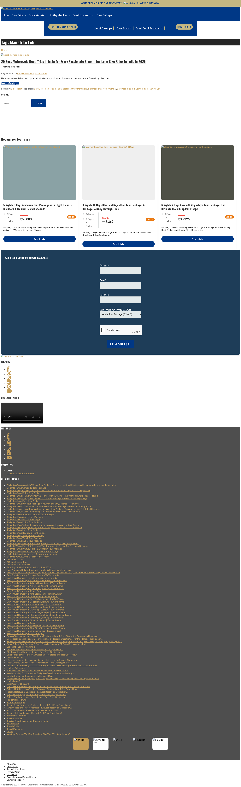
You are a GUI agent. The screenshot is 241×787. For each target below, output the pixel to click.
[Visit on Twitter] (9, 374)
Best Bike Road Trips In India (48, 88)
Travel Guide (17, 15)
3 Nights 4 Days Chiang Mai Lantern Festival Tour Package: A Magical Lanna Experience (48, 490)
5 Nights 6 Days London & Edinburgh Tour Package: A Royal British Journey (43, 543)
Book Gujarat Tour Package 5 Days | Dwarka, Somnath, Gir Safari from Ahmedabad (46, 644)
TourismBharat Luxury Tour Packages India (27, 721)
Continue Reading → (10, 83)
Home (6, 15)
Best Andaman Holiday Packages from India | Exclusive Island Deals (39, 569)
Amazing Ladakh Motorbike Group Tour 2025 (29, 567)
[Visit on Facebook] (8, 369)
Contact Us (12, 766)
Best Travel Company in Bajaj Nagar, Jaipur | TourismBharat (35, 601)
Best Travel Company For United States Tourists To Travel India (37, 580)
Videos (10, 731)
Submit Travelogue (103, 28)
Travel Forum (123, 28)
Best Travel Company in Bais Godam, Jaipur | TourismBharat (35, 599)
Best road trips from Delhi (74, 88)
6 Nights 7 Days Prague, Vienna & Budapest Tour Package (34, 548)
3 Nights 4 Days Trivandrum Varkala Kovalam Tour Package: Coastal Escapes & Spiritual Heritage (53, 509)
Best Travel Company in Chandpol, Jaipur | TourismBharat (34, 620)
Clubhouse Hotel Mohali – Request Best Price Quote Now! (35, 649)
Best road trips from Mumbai (102, 88)
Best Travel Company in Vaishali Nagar (25, 633)
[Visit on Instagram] (9, 378)
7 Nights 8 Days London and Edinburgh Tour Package (32, 554)
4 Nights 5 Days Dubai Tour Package (24, 522)
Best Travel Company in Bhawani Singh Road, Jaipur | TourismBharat (39, 615)
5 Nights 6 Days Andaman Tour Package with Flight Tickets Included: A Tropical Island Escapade (37, 207)
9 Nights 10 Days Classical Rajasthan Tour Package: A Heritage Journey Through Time (113, 207)
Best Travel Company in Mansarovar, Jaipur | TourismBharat (35, 625)
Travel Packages (104, 15)
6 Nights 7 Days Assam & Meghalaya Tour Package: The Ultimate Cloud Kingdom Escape (193, 207)
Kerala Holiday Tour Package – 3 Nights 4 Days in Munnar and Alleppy (40, 673)
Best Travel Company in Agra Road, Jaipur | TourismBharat (35, 585)
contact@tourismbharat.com (20, 473)
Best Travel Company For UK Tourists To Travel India (32, 577)
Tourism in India (36, 15)
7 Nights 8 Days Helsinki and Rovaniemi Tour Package (32, 551)
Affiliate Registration (17, 562)
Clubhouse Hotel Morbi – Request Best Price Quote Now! (34, 652)
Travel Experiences (82, 15)
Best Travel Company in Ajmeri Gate (24, 591)
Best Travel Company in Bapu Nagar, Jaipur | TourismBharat (35, 609)
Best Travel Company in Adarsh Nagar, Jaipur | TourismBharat (36, 583)
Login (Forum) (13, 681)
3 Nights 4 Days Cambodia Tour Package (26, 487)
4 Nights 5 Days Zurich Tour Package (24, 538)
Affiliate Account (15, 559)
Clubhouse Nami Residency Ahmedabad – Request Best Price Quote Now (42, 654)
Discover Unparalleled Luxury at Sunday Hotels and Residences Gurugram (42, 660)
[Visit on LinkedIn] (9, 383)
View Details (39, 239)
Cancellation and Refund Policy (21, 646)
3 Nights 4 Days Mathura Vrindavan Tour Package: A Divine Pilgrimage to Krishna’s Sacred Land (52, 495)
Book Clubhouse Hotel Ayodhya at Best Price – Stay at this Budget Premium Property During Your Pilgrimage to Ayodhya (64, 641)
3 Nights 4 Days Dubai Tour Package (24, 493)
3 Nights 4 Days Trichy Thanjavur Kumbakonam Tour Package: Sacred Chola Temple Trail (49, 506)
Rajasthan (90, 214)
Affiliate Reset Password (18, 564)
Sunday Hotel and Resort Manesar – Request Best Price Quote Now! (39, 707)
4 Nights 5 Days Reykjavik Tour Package (26, 532)
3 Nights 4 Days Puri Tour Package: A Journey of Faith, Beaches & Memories (43, 503)
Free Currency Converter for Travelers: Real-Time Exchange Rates (38, 662)
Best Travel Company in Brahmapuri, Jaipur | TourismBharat (35, 617)
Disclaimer (12, 774)
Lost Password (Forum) (18, 683)
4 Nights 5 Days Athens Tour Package (25, 517)
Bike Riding (16, 88)
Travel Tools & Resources (148, 28)
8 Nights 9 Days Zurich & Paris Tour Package (28, 556)
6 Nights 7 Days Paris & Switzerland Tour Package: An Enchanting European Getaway (47, 546)
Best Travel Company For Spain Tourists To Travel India (33, 575)
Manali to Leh (153, 88)
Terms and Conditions (17, 715)
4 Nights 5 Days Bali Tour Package (23, 519)
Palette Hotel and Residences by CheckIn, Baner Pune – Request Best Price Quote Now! (48, 686)
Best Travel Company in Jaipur (21, 622)
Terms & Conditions (16, 769)
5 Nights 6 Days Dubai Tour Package (24, 540)
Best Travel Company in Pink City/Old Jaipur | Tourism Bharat (36, 628)
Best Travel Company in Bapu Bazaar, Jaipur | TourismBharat (36, 607)
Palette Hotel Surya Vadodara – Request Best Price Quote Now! (37, 691)
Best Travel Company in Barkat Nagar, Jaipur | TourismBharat (36, 612)
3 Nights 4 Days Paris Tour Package (24, 501)
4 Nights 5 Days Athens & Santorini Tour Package (30, 514)
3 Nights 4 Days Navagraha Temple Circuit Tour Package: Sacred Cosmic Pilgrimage (47, 498)
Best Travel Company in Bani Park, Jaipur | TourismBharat (34, 604)
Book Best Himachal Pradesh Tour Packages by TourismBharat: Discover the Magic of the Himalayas (55, 638)
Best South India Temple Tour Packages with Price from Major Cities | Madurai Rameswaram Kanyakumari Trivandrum (63, 572)
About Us (11, 763)
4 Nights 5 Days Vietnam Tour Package (25, 535)
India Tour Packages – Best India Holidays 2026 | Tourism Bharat (37, 670)
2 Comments (41, 73)
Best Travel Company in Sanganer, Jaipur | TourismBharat (34, 630)
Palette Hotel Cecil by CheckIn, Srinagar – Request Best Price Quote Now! (42, 689)
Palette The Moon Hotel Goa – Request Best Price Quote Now (36, 697)
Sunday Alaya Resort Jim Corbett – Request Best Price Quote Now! (39, 705)
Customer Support (15, 657)
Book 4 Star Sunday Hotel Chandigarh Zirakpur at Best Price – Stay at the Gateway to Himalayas (52, 636)
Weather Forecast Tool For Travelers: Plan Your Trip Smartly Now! (38, 734)
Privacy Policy (13, 771)
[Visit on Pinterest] (9, 387)
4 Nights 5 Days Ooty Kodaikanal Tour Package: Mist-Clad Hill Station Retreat (44, 527)
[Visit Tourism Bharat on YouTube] (9, 391)
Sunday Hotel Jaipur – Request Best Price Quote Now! (32, 710)
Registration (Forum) (16, 699)
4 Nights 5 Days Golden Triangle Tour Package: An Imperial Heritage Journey (43, 524)
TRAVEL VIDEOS (184, 27)
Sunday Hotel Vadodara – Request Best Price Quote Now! (34, 713)
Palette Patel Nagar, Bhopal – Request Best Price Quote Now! (36, 694)
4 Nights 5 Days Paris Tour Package (24, 530)
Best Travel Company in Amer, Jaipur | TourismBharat (32, 596)
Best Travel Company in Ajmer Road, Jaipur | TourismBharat (35, 588)
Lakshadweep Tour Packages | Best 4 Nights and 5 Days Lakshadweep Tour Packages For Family (53, 678)
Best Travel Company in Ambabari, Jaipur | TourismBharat (34, 593)
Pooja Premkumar (25, 73)
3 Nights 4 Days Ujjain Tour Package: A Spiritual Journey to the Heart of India (43, 511)
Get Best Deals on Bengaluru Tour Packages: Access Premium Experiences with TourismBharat (52, 665)
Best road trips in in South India (131, 88)
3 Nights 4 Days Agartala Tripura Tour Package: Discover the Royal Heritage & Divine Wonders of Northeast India (61, 485)
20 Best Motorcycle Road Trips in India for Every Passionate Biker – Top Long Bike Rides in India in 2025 (73, 61)
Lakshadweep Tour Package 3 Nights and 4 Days (30, 675)
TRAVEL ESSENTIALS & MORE (63, 27)
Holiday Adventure (58, 15)
